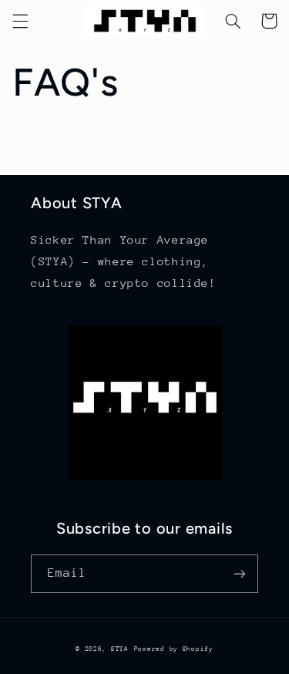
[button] (20, 21)
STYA (120, 648)
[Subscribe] (239, 573)
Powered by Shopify (173, 648)
